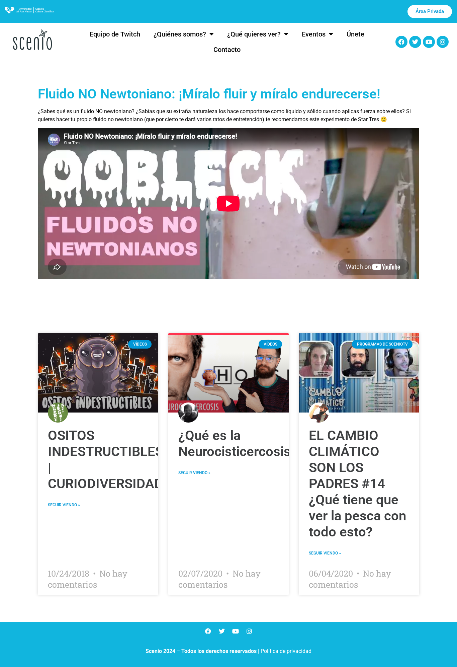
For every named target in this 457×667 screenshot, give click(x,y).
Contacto (227, 50)
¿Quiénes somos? (180, 34)
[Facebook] (401, 42)
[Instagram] (443, 42)
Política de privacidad (286, 651)
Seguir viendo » (64, 505)
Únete (355, 34)
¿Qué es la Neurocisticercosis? (237, 443)
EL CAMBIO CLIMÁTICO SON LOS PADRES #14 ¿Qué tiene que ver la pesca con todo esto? (357, 484)
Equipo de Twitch (115, 34)
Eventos (314, 34)
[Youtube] (429, 42)
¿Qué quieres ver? (254, 34)
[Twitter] (415, 42)
